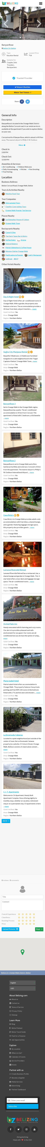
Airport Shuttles (23, 87)
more (34, 309)
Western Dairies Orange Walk (16, 251)
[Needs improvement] (22, 914)
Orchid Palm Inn (10, 624)
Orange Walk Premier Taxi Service (18, 210)
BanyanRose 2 (9, 460)
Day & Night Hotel (11, 297)
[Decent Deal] (26, 923)
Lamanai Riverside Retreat (14, 570)
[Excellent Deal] (34, 923)
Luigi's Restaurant (35, 255)
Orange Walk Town (12, 223)
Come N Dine (10, 232)
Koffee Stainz (10, 240)
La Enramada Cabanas (13, 735)
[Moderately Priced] (22, 923)
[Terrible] (19, 914)
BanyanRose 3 (9, 404)
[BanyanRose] (22, 101)
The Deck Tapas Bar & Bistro (16, 236)
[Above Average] (30, 917)
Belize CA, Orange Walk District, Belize (16, 973)
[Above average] (30, 914)
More (21, 145)
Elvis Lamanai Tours (12, 203)
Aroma (23, 240)
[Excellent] (34, 914)
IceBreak (8, 259)
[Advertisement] (22, 848)
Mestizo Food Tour (12, 194)
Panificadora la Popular (14, 255)
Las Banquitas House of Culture (17, 220)
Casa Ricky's (8, 515)
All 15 (5, 821)
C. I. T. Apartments (11, 792)
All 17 (16, 259)
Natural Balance (11, 244)
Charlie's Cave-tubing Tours (15, 207)
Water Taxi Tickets (21, 92)
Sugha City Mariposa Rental (15, 352)
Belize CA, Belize (9, 48)
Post (38, 929)
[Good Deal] (30, 923)
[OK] (26, 914)
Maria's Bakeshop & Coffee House (18, 247)
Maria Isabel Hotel (11, 681)
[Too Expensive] (19, 923)
